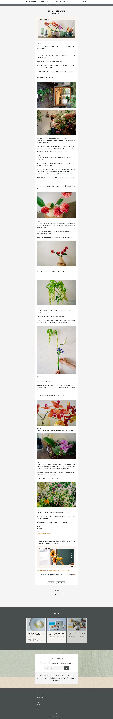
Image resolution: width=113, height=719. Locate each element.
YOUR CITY (62, 1)
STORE (56, 1)
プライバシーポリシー (55, 675)
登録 (67, 668)
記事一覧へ (56, 590)
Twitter (52, 582)
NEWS (68, 1)
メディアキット (39, 699)
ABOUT (42, 1)
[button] (23, 630)
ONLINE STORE (49, 1)
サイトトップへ (56, 594)
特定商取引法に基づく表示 (41, 697)
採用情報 (38, 702)
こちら (59, 577)
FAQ (37, 692)
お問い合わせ (38, 704)
